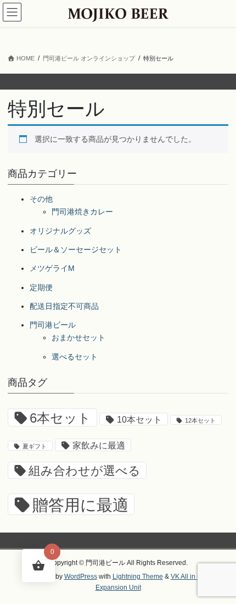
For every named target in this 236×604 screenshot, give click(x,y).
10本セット (139, 419)
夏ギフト (35, 446)
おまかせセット (78, 337)
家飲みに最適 (98, 445)
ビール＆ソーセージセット (76, 249)
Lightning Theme (138, 576)
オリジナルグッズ (60, 230)
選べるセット (75, 356)
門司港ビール (53, 324)
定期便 (41, 287)
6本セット (60, 418)
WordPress (80, 576)
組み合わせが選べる (85, 471)
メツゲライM (52, 268)
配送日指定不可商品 (64, 306)
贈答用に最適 (80, 505)
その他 (41, 199)
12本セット (200, 420)
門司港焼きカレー (82, 211)
